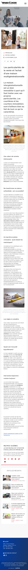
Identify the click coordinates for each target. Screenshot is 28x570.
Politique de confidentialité (11, 564)
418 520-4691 (9, 546)
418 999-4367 (9, 548)
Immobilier (8, 52)
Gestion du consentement (17, 565)
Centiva (17, 568)
